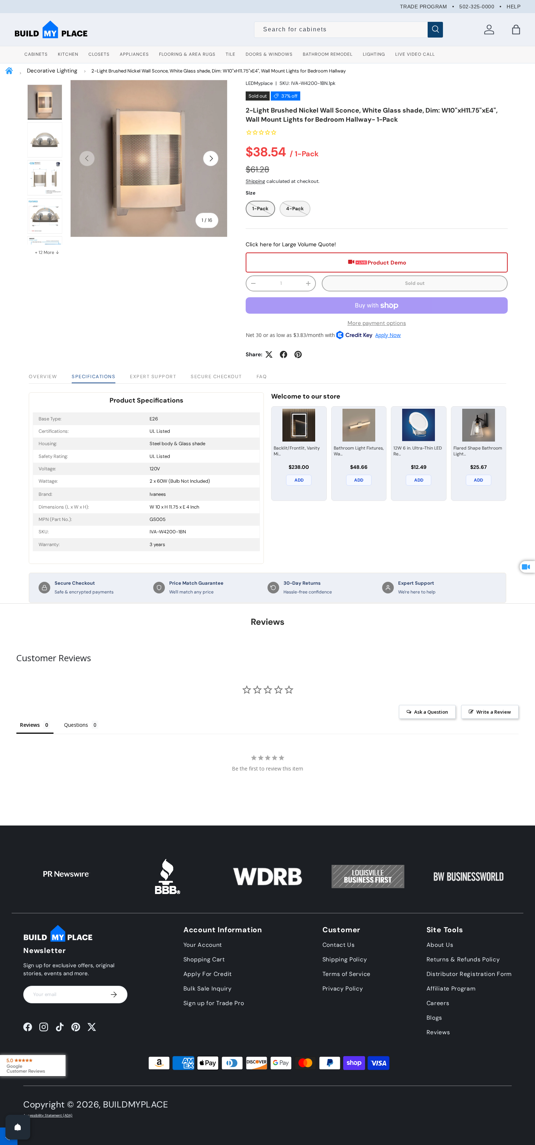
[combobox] (348, 29)
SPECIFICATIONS (93, 376)
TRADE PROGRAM (423, 6)
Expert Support (153, 376)
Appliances (134, 54)
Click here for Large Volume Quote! (291, 244)
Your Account (202, 945)
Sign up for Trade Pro (213, 1003)
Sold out (415, 283)
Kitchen (68, 54)
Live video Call (415, 54)
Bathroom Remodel (328, 54)
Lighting (374, 54)
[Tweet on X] (269, 354)
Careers (438, 1003)
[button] (516, 29)
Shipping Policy (344, 959)
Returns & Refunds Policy (463, 959)
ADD (299, 480)
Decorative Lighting (52, 70)
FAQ (262, 376)
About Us (440, 945)
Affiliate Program (451, 988)
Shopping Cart (204, 959)
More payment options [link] (377, 323)
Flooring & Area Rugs (187, 54)
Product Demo (387, 262)
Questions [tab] (76, 724)
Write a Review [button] (493, 712)
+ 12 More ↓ (47, 252)
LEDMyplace (259, 83)
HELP (513, 6)
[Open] (17, 1127)
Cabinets (36, 54)
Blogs (435, 1018)
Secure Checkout (216, 376)
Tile (230, 54)
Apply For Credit (207, 974)
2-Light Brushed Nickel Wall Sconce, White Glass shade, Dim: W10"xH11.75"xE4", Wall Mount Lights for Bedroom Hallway (218, 71)
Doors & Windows (269, 54)
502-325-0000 (476, 6)
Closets (99, 54)
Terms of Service (346, 974)
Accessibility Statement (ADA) (47, 1115)
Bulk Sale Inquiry (207, 988)
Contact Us (338, 945)
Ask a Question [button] (431, 712)
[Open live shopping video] (527, 567)
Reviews (438, 1032)
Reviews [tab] (30, 724)
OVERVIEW (43, 376)
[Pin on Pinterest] (298, 354)
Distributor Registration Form (469, 974)
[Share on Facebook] (283, 354)
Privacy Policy (342, 988)
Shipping (255, 181)
